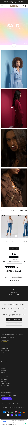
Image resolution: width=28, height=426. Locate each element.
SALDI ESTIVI (6, 211)
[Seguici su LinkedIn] (17, 403)
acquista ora (14, 70)
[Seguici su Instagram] (6, 403)
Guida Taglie (3, 372)
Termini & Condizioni (5, 383)
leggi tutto (19, 271)
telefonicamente (9, 392)
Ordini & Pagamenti (5, 350)
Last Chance (3, 370)
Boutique (3, 366)
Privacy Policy (4, 379)
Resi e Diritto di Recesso (6, 354)
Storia (2, 363)
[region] (14, 26)
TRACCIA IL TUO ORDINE (14, 323)
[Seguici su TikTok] (13, 403)
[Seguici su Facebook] (2, 403)
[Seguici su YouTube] (9, 403)
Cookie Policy (4, 381)
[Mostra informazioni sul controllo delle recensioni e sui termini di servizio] (24, 261)
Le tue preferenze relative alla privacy (15, 421)
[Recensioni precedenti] (3, 272)
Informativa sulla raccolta (9, 424)
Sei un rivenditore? (5, 348)
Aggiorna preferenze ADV (19, 409)
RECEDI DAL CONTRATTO (14, 319)
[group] (14, 26)
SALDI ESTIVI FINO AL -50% (14, 1)
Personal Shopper (4, 368)
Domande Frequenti (5, 357)
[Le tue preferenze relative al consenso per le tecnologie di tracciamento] (25, 423)
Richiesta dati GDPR (5, 385)
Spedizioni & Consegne (6, 352)
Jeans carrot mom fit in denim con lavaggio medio (9, 240)
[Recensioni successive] (25, 272)
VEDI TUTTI (14, 248)
